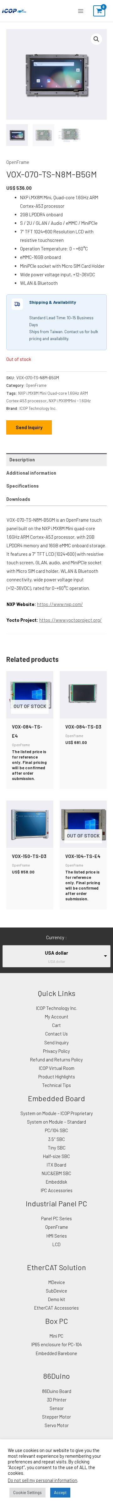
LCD (56, 1244)
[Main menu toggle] (80, 10)
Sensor (57, 1408)
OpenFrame (17, 162)
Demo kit (56, 1299)
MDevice (56, 1282)
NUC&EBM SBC (56, 1173)
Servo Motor (57, 1425)
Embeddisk (56, 1182)
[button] (96, 39)
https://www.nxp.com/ (60, 604)
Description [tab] (22, 459)
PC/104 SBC (56, 1130)
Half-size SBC (56, 1156)
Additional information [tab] (31, 473)
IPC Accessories (57, 1190)
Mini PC (56, 1336)
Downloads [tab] (18, 499)
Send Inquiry (29, 427)
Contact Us (56, 1033)
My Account (56, 1016)
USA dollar (56, 953)
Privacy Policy (56, 1051)
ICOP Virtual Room (56, 1068)
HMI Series (56, 1236)
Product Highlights (56, 1076)
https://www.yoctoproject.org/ (70, 620)
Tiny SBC (57, 1147)
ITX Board (56, 1165)
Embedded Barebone (56, 1353)
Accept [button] (60, 1492)
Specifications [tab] (22, 486)
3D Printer (57, 1399)
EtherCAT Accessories (56, 1308)
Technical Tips (56, 1085)
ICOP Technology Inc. (37, 408)
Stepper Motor (56, 1417)
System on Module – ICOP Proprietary (56, 1113)
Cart (56, 1025)
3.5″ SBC (56, 1139)
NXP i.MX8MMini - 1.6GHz (70, 400)
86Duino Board (56, 1391)
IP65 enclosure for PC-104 (56, 1344)
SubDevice (56, 1291)
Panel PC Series (56, 1218)
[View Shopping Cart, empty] (99, 11)
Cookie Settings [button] (27, 1492)
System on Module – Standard (56, 1122)
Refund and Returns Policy (56, 1059)
